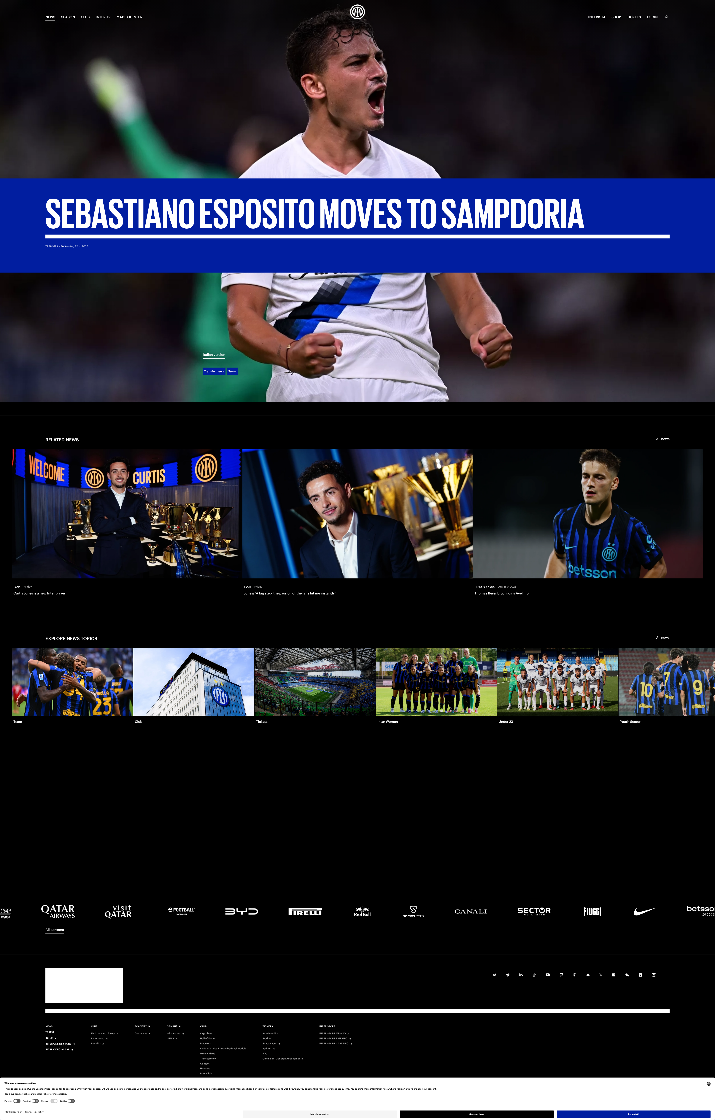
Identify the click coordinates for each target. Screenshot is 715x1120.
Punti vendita (270, 1033)
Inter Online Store (58, 1043)
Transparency (208, 1058)
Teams (49, 1032)
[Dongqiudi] (640, 975)
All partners (54, 930)
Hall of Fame (207, 1038)
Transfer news (214, 371)
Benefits (96, 1043)
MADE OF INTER (129, 17)
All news (663, 439)
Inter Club (206, 1073)
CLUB (85, 17)
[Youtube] (548, 975)
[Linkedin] (521, 975)
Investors (205, 1043)
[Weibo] (507, 975)
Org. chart (206, 1033)
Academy (141, 1026)
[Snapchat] (588, 975)
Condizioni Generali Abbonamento (283, 1058)
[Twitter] (601, 975)
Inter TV (103, 17)
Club (94, 1026)
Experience (97, 1038)
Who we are (173, 1033)
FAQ (265, 1053)
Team (232, 371)
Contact (204, 1063)
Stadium (267, 1038)
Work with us (207, 1053)
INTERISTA (597, 17)
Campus (172, 1026)
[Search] (667, 17)
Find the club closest (103, 1033)
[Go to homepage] (357, 12)
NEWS (50, 17)
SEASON (68, 17)
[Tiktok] (534, 975)
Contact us (141, 1033)
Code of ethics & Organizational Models (223, 1048)
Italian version (214, 354)
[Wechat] (627, 975)
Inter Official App (57, 1049)
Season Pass (270, 1043)
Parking (267, 1048)
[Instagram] (574, 975)
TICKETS (634, 17)
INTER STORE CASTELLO (334, 1043)
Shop (616, 17)
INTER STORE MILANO (332, 1033)
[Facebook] (613, 975)
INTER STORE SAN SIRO (333, 1038)
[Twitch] (561, 975)
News (49, 1026)
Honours (205, 1068)
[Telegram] (494, 975)
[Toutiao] (654, 975)
